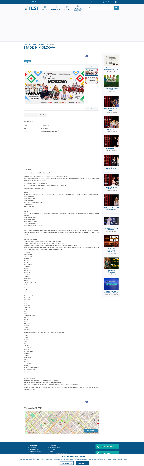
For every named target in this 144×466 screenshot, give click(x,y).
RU (33, 1)
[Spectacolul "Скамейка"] (111, 263)
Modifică (42, 115)
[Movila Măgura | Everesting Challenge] (111, 284)
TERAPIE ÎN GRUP (111, 129)
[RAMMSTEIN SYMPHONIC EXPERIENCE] (111, 241)
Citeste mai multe (67, 463)
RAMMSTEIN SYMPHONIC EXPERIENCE (111, 250)
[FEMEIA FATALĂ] (111, 141)
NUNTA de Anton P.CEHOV (111, 188)
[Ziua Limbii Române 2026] (111, 81)
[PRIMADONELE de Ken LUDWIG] (111, 101)
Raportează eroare (31, 115)
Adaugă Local (105, 453)
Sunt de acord (82, 463)
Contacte (52, 449)
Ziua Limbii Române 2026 (111, 89)
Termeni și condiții (35, 449)
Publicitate (53, 445)
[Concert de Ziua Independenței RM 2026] (111, 60)
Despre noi (33, 447)
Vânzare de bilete (55, 447)
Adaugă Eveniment (107, 446)
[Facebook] (86, 56)
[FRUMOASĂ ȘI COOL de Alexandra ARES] (111, 200)
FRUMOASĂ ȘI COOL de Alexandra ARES (111, 208)
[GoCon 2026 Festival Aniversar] (111, 221)
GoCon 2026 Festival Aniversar (111, 229)
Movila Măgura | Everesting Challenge (111, 292)
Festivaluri (41, 44)
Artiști (51, 451)
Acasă (25, 44)
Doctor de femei (111, 168)
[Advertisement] (72, 26)
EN (36, 1)
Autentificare (108, 1)
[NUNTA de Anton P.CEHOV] (111, 180)
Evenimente (32, 44)
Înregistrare (96, 1)
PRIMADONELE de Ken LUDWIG (111, 109)
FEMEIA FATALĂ (111, 149)
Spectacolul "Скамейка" (111, 271)
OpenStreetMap (88, 432)
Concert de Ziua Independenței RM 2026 (111, 68)
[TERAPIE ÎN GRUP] (111, 122)
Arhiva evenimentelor (36, 451)
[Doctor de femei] (111, 160)
